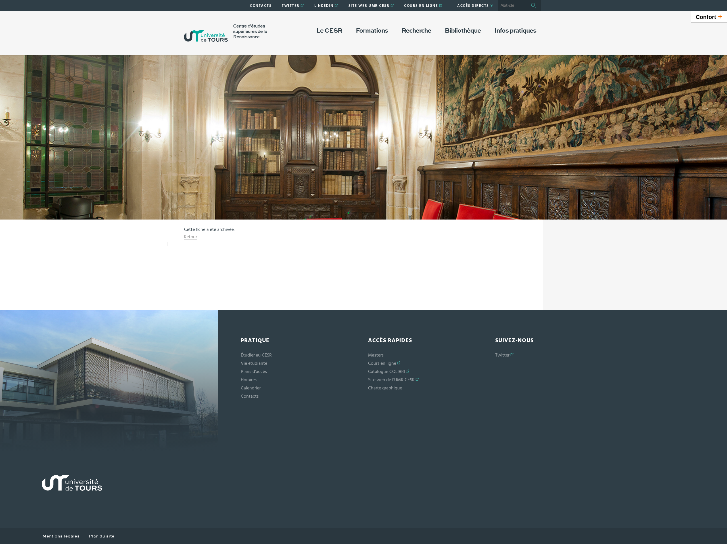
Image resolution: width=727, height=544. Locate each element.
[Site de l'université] (51, 487)
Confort (709, 16)
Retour (190, 237)
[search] (512, 5)
